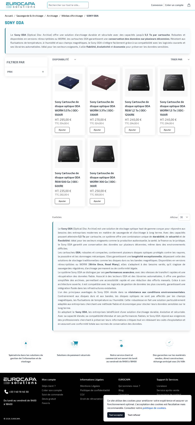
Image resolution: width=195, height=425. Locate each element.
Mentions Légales (90, 385)
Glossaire (124, 394)
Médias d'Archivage (72, 15)
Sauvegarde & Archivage (29, 15)
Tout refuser (134, 415)
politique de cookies (154, 407)
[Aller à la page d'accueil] (20, 5)
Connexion (157, 5)
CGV (82, 394)
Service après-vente (168, 390)
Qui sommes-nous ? (129, 385)
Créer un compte (174, 5)
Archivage (52, 15)
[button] (26, 60)
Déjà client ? (49, 385)
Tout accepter (116, 415)
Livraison (162, 385)
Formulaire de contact (169, 394)
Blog (121, 390)
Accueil (9, 15)
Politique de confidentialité (95, 390)
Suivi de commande (52, 394)
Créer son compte (52, 390)
